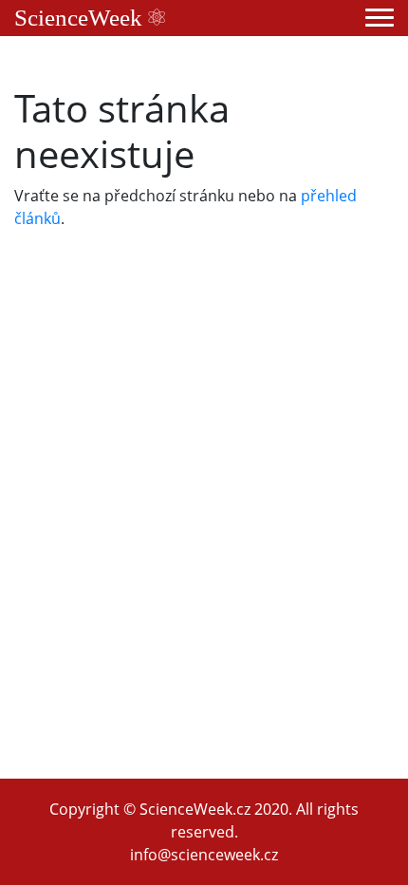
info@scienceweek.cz (204, 854)
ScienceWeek (81, 17)
